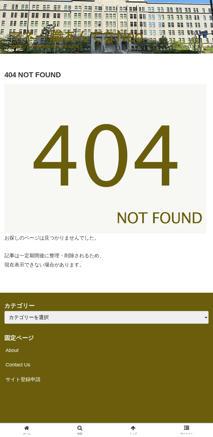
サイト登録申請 (23, 379)
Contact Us (18, 364)
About (12, 350)
